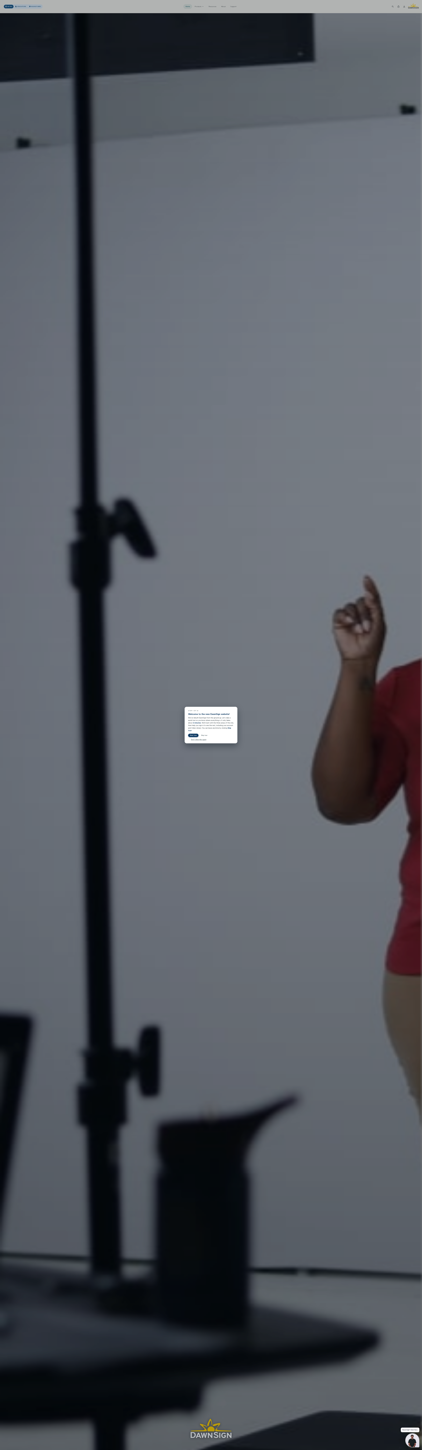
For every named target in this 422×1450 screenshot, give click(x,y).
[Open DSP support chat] (412, 1440)
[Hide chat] (419, 1428)
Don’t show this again (198, 739)
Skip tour (204, 735)
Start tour (193, 735)
